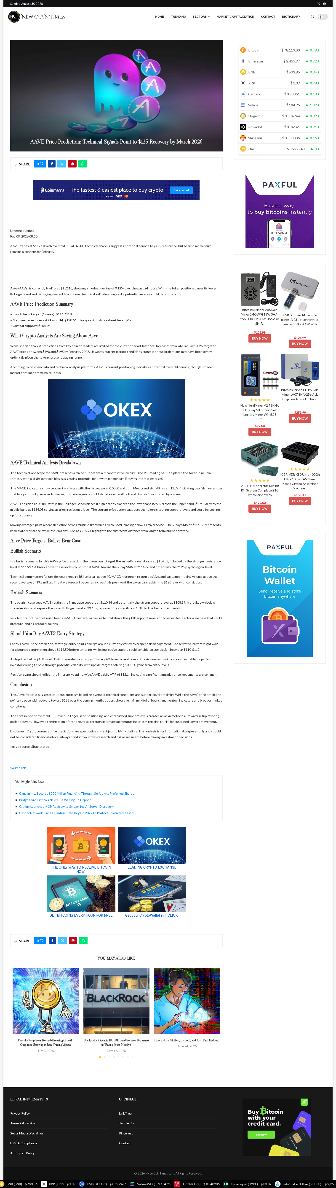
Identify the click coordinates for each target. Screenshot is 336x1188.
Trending (178, 16)
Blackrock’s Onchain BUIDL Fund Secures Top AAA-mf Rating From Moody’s (116, 1042)
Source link (18, 768)
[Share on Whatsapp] (82, 163)
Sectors (200, 16)
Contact (268, 16)
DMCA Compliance (23, 1143)
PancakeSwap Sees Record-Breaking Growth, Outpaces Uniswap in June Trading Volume (45, 1042)
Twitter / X (127, 1123)
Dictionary (291, 16)
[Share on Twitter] (61, 163)
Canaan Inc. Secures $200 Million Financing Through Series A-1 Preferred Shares (76, 793)
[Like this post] (41, 163)
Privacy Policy (20, 1113)
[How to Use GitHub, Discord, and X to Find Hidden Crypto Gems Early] (187, 1001)
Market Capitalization (235, 16)
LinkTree (125, 1113)
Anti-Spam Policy (22, 1153)
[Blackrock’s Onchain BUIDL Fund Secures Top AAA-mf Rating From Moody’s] (116, 1001)
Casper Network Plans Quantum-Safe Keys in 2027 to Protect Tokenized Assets (77, 813)
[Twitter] (318, 3)
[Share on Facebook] (52, 163)
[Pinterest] (324, 3)
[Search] (312, 17)
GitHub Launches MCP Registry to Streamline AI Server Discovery (66, 806)
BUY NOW (260, 338)
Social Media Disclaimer (26, 1133)
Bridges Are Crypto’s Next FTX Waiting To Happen (55, 800)
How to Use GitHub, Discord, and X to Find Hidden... (187, 1040)
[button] (19, 1013)
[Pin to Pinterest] (72, 163)
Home (159, 16)
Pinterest (126, 1133)
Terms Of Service (22, 1123)
